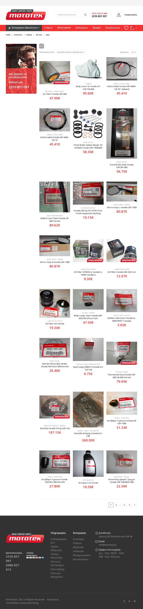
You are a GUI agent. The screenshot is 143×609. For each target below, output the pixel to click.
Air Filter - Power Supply (54, 91)
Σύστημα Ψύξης (88, 480)
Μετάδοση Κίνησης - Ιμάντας (55, 426)
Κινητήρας (78, 539)
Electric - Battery (88, 313)
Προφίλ (97, 27)
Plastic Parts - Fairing (121, 205)
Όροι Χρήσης (58, 569)
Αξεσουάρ (78, 547)
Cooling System (121, 372)
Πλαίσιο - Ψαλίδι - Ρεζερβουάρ (88, 431)
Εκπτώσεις (82, 27)
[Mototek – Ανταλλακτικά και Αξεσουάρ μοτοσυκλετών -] (26, 14)
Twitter (129, 601)
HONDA (88, 84)
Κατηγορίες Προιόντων (24, 27)
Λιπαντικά (78, 551)
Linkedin (135, 601)
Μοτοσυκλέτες (81, 559)
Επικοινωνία (113, 27)
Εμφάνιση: (124, 52)
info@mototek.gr (108, 544)
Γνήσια (48, 27)
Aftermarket (64, 27)
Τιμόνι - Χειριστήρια (122, 418)
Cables (116, 84)
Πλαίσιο (77, 543)
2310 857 (97, 16)
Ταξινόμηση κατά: (46, 52)
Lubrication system (88, 269)
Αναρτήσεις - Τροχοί (121, 477)
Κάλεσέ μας (16, 82)
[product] (54, 72)
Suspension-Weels (88, 208)
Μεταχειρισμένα (81, 555)
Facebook (124, 601)
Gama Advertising (29, 602)
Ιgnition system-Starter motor (88, 364)
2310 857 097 (19, 87)
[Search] (85, 14)
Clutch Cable (125, 84)
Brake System (88, 142)
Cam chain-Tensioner (55, 216)
